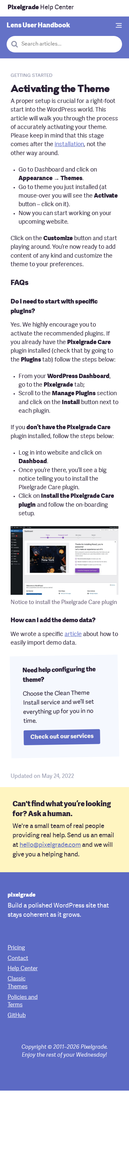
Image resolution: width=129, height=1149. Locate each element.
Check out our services (61, 736)
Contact (18, 958)
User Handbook (38, 25)
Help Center (41, 8)
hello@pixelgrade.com (50, 845)
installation (69, 144)
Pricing (16, 948)
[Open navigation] (119, 25)
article (73, 634)
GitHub (17, 1015)
